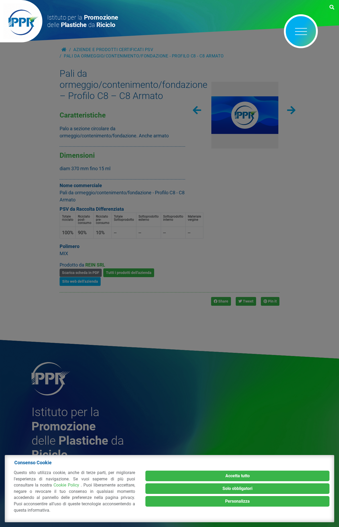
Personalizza (237, 501)
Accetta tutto (237, 475)
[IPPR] (21, 21)
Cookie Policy (67, 485)
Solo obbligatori (237, 488)
